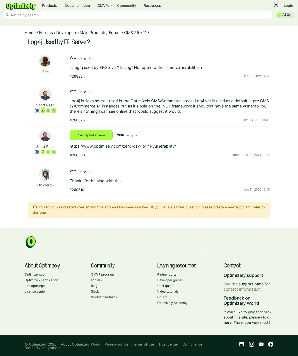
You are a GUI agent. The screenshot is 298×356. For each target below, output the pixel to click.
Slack (95, 291)
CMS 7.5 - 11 (135, 32)
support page (251, 284)
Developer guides (170, 280)
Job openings (35, 286)
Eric (45, 72)
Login (288, 5)
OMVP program (102, 274)
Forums (46, 32)
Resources (154, 5)
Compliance (192, 344)
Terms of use (143, 344)
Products (51, 5)
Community (128, 5)
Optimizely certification (41, 280)
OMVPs (106, 5)
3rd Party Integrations (43, 348)
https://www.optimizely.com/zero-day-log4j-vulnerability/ (123, 146)
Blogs (95, 286)
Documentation (79, 5)
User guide (165, 286)
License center (35, 291)
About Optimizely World (80, 344)
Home (30, 32)
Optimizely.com (36, 274)
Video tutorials (167, 291)
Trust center (168, 344)
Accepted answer (91, 135)
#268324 (77, 76)
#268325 (77, 120)
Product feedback (104, 297)
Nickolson (45, 185)
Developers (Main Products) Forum (88, 32)
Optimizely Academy (172, 303)
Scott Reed (45, 105)
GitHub (162, 297)
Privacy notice (116, 344)
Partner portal (167, 274)
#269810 (77, 189)
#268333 (77, 155)
